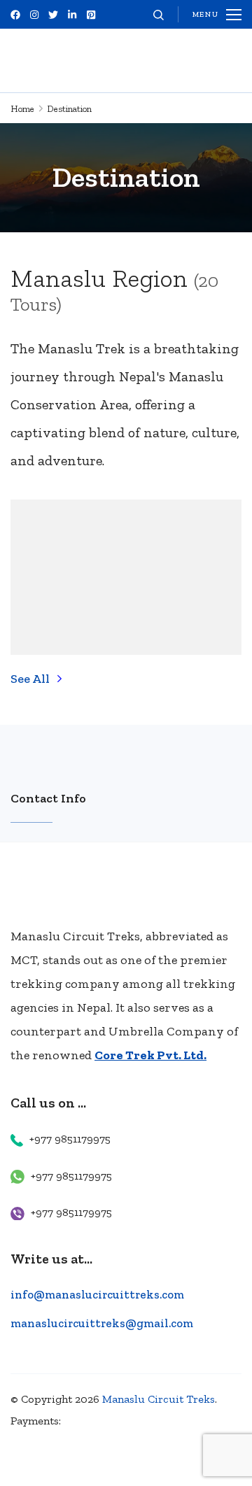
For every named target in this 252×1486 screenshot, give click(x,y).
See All (30, 678)
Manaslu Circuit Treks (158, 1399)
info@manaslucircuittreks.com (97, 1294)
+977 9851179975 (70, 1138)
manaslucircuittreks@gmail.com (101, 1323)
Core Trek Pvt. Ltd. (150, 1055)
